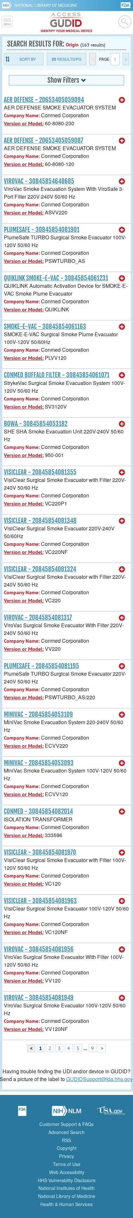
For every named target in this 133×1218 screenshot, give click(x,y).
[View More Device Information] (122, 100)
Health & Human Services (66, 1204)
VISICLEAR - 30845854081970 (40, 852)
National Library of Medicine (46, 5)
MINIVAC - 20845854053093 (39, 763)
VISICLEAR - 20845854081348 (40, 521)
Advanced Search (66, 1132)
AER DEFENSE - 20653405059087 (43, 140)
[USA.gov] (110, 1113)
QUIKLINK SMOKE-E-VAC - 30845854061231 (56, 278)
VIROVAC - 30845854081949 (39, 998)
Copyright (67, 1148)
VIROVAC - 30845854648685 (39, 181)
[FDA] (126, 4)
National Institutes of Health (66, 1188)
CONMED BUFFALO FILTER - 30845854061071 (56, 375)
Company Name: (22, 115)
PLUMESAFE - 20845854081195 (41, 666)
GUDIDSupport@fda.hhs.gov (99, 1079)
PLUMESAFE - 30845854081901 (41, 230)
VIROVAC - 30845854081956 (39, 949)
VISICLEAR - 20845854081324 (40, 569)
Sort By (27, 59)
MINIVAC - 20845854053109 (38, 714)
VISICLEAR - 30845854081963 (40, 901)
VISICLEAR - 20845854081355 (40, 472)
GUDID (66, 23)
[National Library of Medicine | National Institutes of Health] (66, 1113)
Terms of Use (66, 1164)
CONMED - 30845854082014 (38, 811)
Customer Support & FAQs (66, 1124)
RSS (66, 1140)
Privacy (66, 1156)
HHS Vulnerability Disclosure (67, 1180)
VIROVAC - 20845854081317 (38, 617)
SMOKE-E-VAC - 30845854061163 (45, 326)
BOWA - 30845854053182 (35, 424)
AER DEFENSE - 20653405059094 (44, 100)
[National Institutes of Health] (8, 5)
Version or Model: (24, 123)
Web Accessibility (66, 1172)
